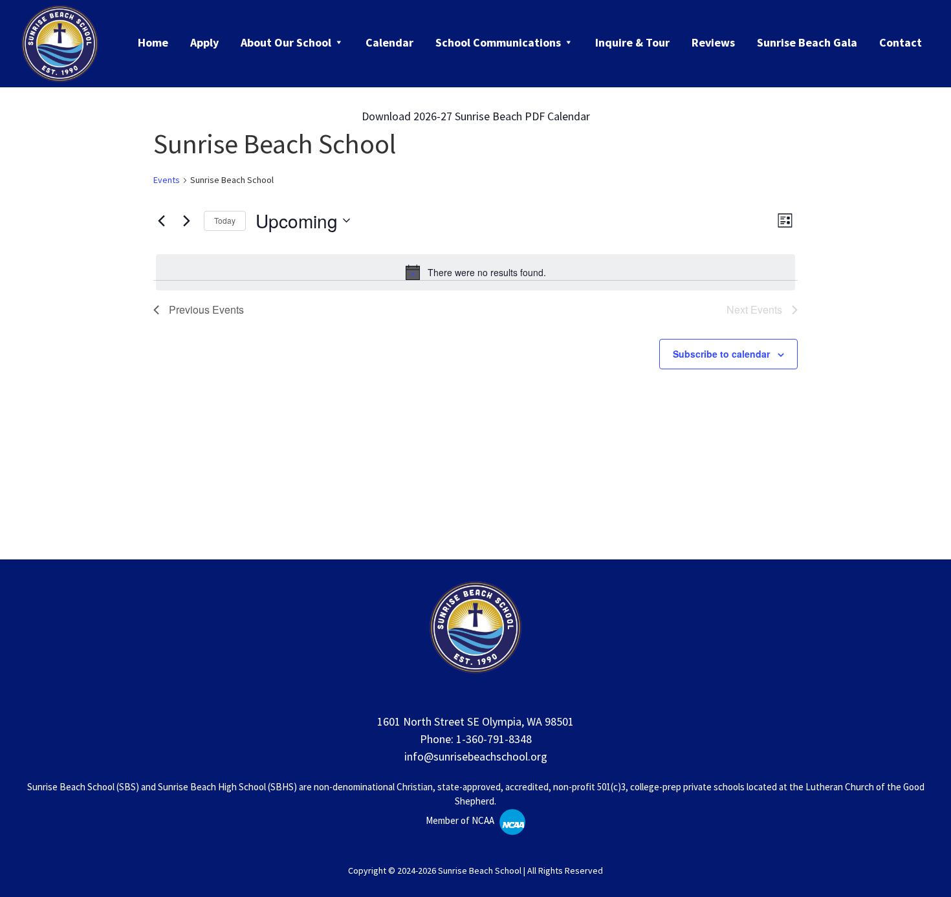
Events (166, 180)
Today (224, 220)
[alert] (475, 272)
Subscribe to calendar (721, 353)
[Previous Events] (161, 220)
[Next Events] (186, 220)
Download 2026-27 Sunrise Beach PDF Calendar (476, 116)
